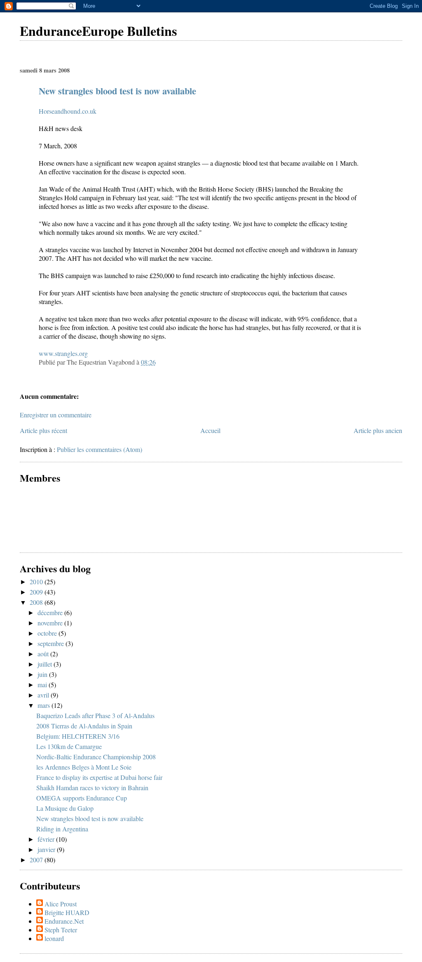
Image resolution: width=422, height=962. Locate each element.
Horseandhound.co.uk (67, 111)
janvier (47, 849)
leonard (54, 938)
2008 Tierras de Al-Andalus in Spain (84, 725)
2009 (37, 591)
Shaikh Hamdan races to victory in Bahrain (92, 787)
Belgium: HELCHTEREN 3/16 (78, 736)
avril (44, 694)
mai (43, 684)
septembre (52, 643)
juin (43, 674)
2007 (37, 859)
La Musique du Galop (65, 808)
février (47, 839)
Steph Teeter (61, 929)
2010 (37, 581)
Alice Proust (61, 903)
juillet (46, 664)
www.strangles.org (63, 353)
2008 (37, 602)
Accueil (210, 430)
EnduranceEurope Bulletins (98, 30)
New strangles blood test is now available (117, 91)
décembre (51, 612)
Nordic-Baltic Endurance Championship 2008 (96, 756)
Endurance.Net (64, 921)
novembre (51, 622)
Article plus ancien (378, 430)
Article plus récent (43, 430)
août (44, 653)
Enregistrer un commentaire (55, 414)
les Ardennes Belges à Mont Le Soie (83, 767)
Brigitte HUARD (67, 912)
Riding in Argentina (62, 828)
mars (45, 705)
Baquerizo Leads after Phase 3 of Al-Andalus (95, 715)
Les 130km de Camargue (69, 746)
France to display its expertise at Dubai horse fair (99, 777)
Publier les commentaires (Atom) (99, 449)
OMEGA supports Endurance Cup (81, 797)
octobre (48, 633)
